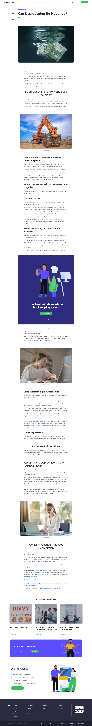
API (43, 713)
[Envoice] (9, 2)
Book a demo (46, 313)
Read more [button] (11, 634)
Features (15, 708)
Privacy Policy (71, 723)
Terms (59, 713)
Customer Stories (32, 711)
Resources (61, 2)
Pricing (54, 2)
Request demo (17, 688)
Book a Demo (16, 716)
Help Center (60, 708)
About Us (30, 708)
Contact (30, 713)
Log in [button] (78, 2)
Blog (44, 708)
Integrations (16, 711)
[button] (74, 2)
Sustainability (46, 711)
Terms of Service (80, 723)
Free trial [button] (85, 2)
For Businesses (47, 2)
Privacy (59, 711)
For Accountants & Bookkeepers (34, 2)
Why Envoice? (21, 2)
